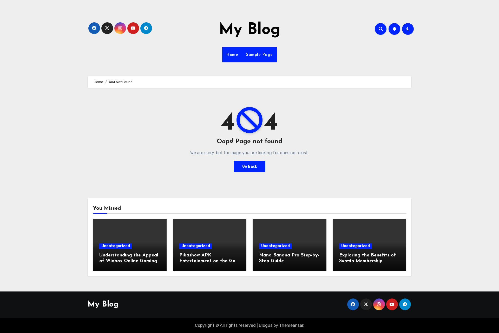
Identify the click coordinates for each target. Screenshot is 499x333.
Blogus (265, 325)
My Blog (249, 30)
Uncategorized (115, 246)
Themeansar (291, 325)
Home (232, 55)
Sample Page (259, 55)
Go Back (249, 166)
